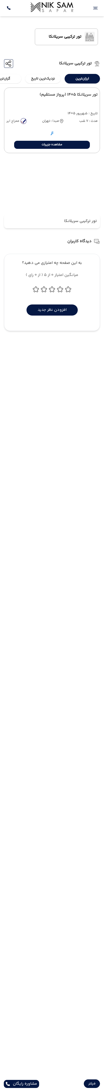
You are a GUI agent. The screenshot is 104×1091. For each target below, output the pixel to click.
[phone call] (8, 8)
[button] (92, 1083)
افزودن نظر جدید (52, 310)
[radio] (98, 75)
